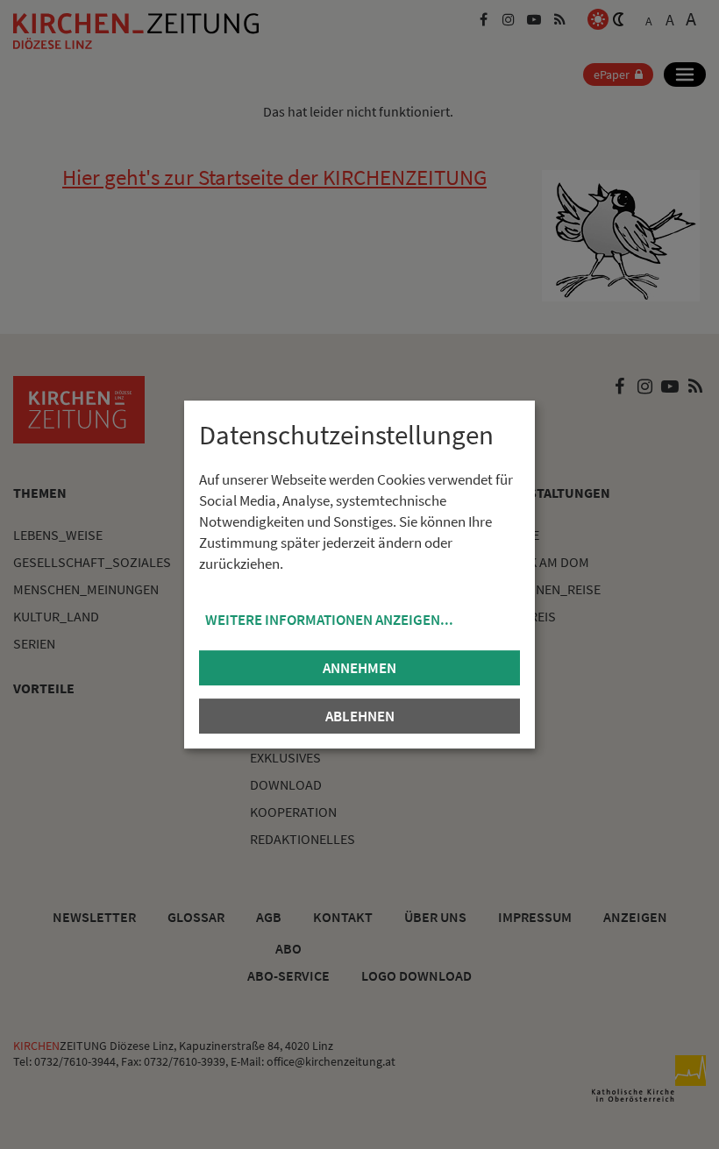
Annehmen (359, 667)
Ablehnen (360, 716)
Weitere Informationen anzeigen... (329, 619)
